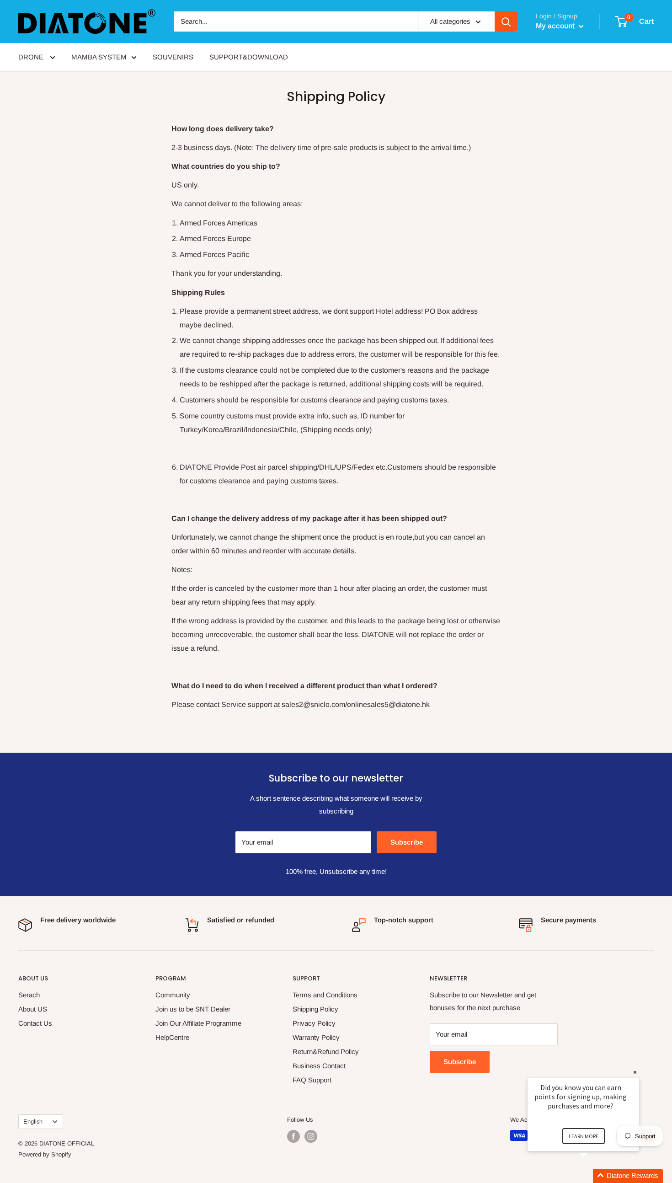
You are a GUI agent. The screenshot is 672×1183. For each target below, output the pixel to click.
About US (32, 1009)
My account (556, 26)
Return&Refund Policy (326, 1051)
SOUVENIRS (173, 57)
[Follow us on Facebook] (293, 1136)
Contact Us (35, 1023)
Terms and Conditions (325, 995)
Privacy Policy (314, 1023)
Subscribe (406, 842)
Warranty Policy (316, 1037)
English (33, 1121)
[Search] (506, 21)
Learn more (583, 1136)
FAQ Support (312, 1080)
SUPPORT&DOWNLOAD (248, 57)
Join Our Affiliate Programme (198, 1023)
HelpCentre (172, 1037)
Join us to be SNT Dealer (192, 1009)
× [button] (635, 1072)
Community (172, 995)
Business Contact (319, 1066)
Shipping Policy (315, 1009)
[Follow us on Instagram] (310, 1136)
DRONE (31, 57)
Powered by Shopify (44, 1154)
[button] (594, 1176)
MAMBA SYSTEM (99, 57)
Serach (29, 995)
